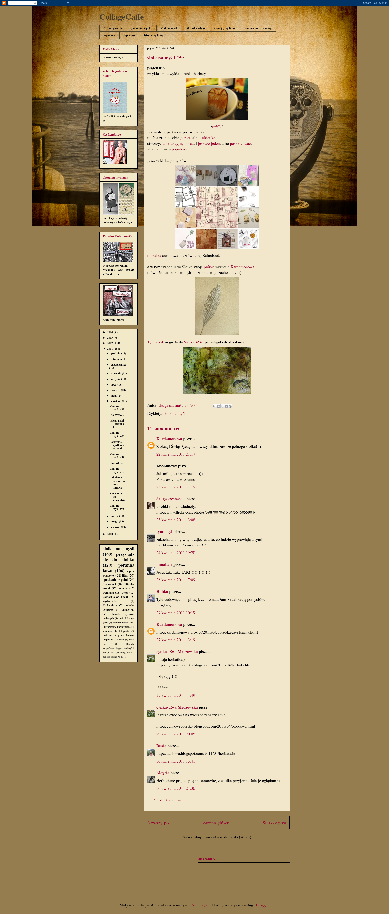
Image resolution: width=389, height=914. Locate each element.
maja (114, 395)
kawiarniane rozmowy (258, 28)
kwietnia (116, 401)
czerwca (116, 390)
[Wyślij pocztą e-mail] (215, 406)
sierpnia (116, 379)
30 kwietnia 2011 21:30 (175, 788)
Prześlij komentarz (167, 800)
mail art (107, 635)
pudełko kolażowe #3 (113, 656)
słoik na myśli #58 (117, 455)
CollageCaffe (121, 17)
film (125, 575)
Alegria (162, 773)
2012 (110, 343)
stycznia (116, 527)
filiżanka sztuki (195, 28)
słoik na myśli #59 (117, 434)
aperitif (121, 639)
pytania (123, 588)
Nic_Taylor (201, 905)
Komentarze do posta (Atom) (227, 837)
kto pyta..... (117, 415)
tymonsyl (164, 531)
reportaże (129, 35)
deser (125, 592)
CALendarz (110, 605)
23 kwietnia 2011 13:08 (175, 519)
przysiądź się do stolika (118, 557)
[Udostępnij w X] (222, 406)
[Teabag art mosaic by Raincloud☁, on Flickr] (217, 249)
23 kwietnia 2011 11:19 (175, 487)
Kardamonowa (242, 266)
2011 (110, 348)
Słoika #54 (193, 342)
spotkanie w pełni (115, 579)
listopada (117, 359)
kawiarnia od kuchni (116, 597)
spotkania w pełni (141, 28)
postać (109, 639)
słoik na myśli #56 (117, 507)
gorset (185, 137)
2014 (110, 332)
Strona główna (113, 28)
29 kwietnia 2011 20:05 (175, 734)
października (118, 364)
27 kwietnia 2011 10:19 (175, 612)
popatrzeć (180, 149)
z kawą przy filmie (225, 28)
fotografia (124, 631)
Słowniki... (116, 463)
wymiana (108, 592)
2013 (110, 337)
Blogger (262, 905)
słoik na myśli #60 (117, 407)
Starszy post (274, 822)
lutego (115, 521)
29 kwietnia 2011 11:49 (175, 695)
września (116, 373)
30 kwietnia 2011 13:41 (175, 761)
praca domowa (126, 635)
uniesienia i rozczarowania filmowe (117, 482)
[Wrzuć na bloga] (219, 406)
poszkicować (240, 143)
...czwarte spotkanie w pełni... (117, 445)
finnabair (164, 564)
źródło (216, 126)
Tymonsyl (155, 342)
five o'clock (110, 584)
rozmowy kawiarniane (118, 627)
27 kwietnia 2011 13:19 (175, 640)
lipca (114, 384)
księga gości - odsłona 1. (117, 423)
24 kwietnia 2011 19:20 (175, 552)
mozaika (154, 255)
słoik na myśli (169, 28)
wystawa (107, 631)
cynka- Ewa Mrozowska (177, 651)
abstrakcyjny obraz (178, 143)
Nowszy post (159, 822)
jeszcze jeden (209, 143)
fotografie (125, 652)
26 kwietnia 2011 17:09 (175, 580)
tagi (121, 618)
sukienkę (208, 137)
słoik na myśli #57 (117, 470)
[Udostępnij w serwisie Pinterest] (230, 406)
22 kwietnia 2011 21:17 (175, 454)
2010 (110, 534)
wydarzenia (110, 601)
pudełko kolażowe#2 (123, 622)
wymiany (109, 35)
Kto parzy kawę (153, 35)
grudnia (116, 353)
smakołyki (128, 609)
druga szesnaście (170, 499)
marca (115, 516)
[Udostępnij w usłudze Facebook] (226, 406)
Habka (162, 591)
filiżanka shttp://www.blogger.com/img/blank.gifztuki (118, 648)
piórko (209, 266)
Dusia (161, 746)
